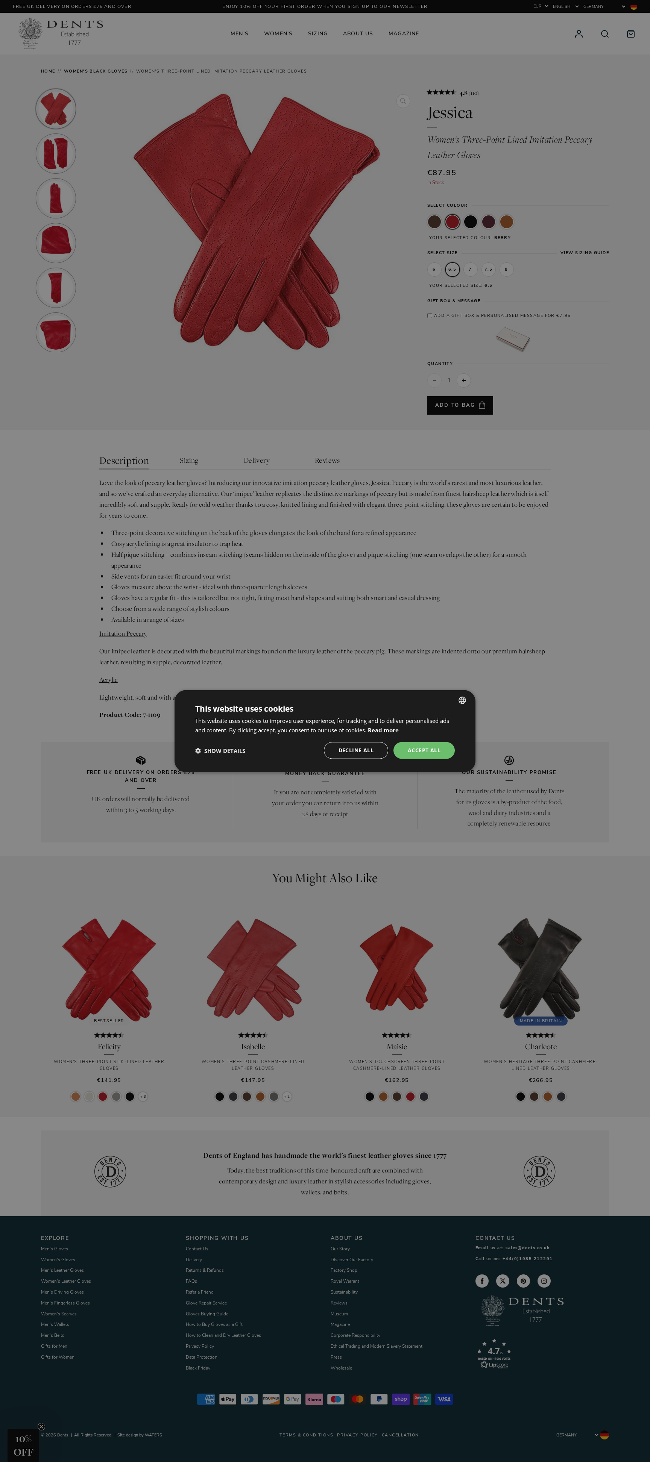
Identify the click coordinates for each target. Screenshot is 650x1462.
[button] (220, 750)
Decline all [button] (356, 750)
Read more (383, 729)
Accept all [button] (424, 750)
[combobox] (462, 700)
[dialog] (325, 731)
